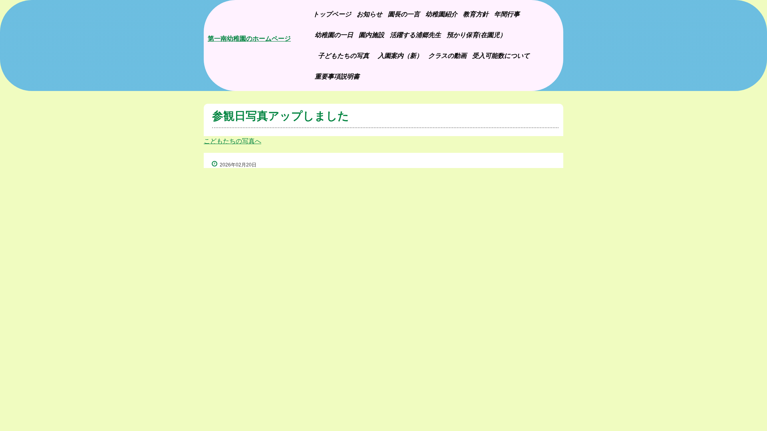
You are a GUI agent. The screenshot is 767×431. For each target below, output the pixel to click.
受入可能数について (501, 55)
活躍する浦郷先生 (415, 35)
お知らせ (369, 14)
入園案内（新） (400, 55)
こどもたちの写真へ (232, 141)
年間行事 (507, 14)
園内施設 (371, 35)
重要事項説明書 (337, 76)
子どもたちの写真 (345, 55)
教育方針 (476, 14)
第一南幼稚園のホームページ (249, 38)
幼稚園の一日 (334, 35)
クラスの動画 (447, 55)
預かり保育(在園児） (476, 35)
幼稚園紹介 (441, 14)
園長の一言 (404, 14)
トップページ (332, 14)
